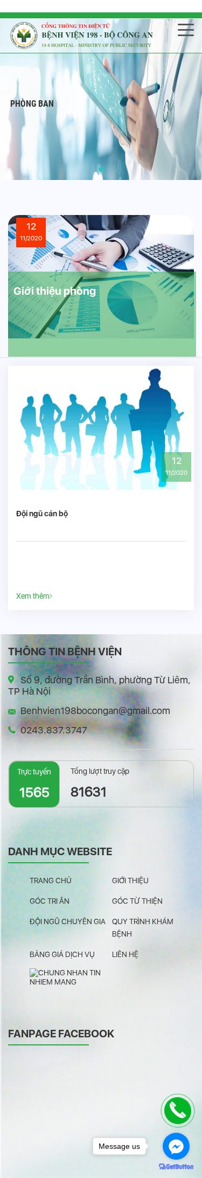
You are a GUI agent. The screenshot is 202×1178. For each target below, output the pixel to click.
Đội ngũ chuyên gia (68, 921)
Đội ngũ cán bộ (42, 513)
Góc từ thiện (137, 901)
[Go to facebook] (176, 1146)
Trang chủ (51, 880)
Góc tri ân (49, 901)
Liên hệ (125, 954)
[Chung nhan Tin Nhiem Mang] (71, 977)
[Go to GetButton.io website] (176, 1166)
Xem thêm (33, 596)
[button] (101, 169)
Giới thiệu (130, 880)
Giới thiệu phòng (54, 291)
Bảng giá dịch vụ (62, 954)
